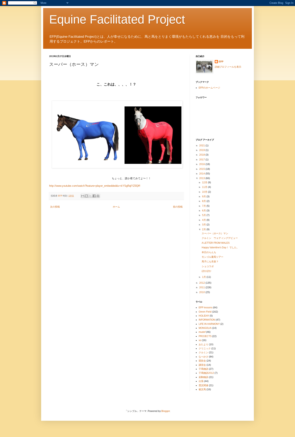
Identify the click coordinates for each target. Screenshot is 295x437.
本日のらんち (209, 252)
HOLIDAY (204, 315)
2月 (204, 229)
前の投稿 (178, 206)
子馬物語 (203, 369)
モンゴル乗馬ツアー (212, 257)
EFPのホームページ (209, 87)
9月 (204, 196)
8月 (204, 201)
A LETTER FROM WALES (216, 242)
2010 (202, 292)
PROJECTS (205, 336)
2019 (202, 150)
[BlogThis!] (86, 196)
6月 (204, 210)
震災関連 (203, 385)
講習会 (202, 365)
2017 (202, 159)
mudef (202, 332)
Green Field (205, 311)
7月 (204, 206)
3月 (204, 224)
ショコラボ (208, 266)
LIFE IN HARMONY (209, 324)
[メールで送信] (83, 196)
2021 (202, 145)
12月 (205, 182)
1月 (204, 277)
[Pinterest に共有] (98, 196)
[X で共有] (90, 196)
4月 (204, 220)
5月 (204, 215)
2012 (202, 282)
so (200, 340)
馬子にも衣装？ (210, 261)
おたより (203, 344)
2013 (202, 178)
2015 (202, 169)
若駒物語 (203, 377)
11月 (205, 187)
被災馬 (202, 389)
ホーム (116, 206)
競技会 (202, 360)
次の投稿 (55, 206)
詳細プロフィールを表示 (228, 66)
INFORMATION (207, 319)
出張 (201, 381)
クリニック (205, 348)
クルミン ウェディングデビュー (220, 238)
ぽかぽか (206, 271)
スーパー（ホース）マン (215, 233)
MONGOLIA (205, 328)
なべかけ (203, 356)
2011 (202, 287)
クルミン (203, 352)
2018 (202, 154)
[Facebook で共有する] (94, 196)
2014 (202, 173)
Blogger (165, 411)
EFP (221, 61)
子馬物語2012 (206, 373)
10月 (205, 191)
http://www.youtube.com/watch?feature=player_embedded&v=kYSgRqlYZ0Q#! (94, 185)
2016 (202, 164)
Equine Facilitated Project (117, 19)
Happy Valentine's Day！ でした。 (220, 247)
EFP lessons (205, 307)
